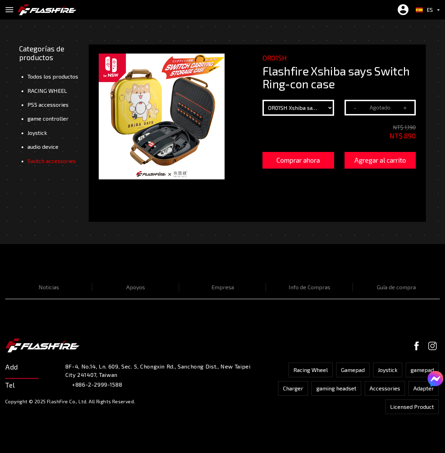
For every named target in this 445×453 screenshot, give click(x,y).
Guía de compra (396, 287)
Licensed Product (412, 406)
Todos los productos (52, 76)
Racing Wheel (310, 369)
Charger (293, 388)
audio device (42, 146)
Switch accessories (51, 160)
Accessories (385, 388)
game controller (47, 118)
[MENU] (9, 9)
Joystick (37, 132)
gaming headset (336, 388)
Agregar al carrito (380, 160)
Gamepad (353, 369)
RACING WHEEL (47, 90)
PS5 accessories (47, 104)
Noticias (49, 287)
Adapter (423, 388)
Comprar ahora (298, 160)
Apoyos (135, 287)
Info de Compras (309, 287)
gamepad (422, 369)
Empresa (222, 287)
